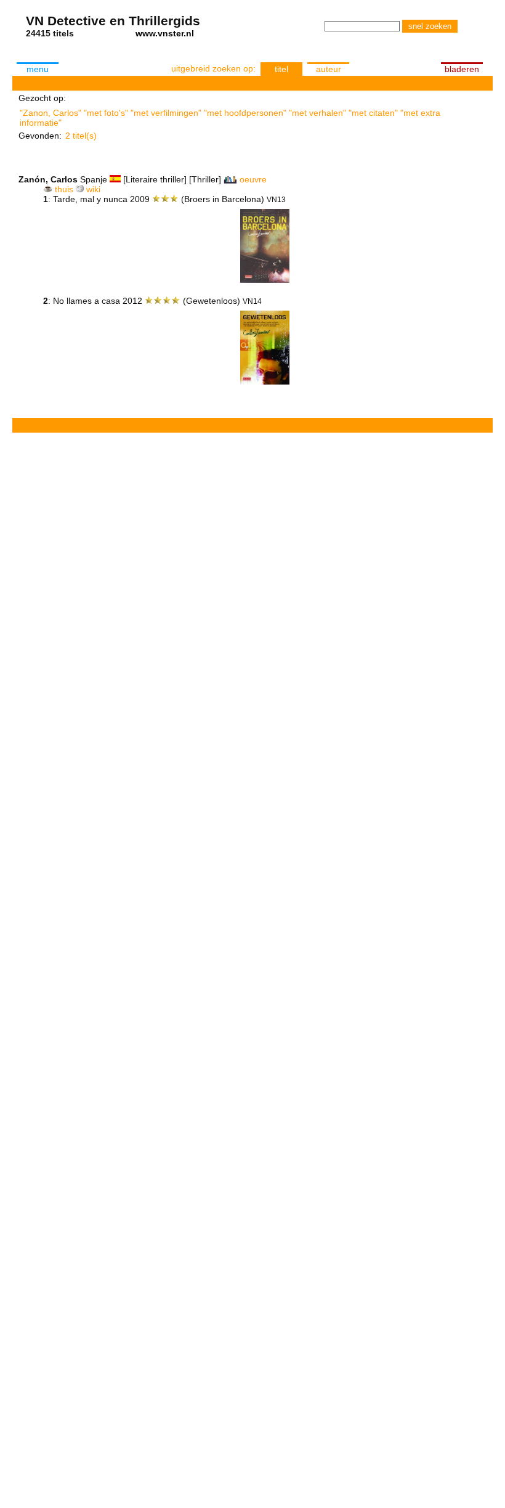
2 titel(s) (81, 136)
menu (37, 69)
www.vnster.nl (164, 33)
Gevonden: (40, 136)
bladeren (462, 69)
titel (281, 69)
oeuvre (253, 179)
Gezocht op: (42, 98)
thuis (64, 189)
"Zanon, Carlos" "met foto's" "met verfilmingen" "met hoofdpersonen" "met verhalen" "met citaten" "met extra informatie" (230, 117)
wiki (93, 189)
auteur (328, 69)
